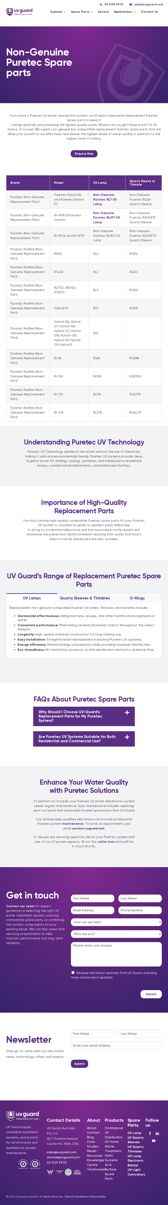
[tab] (32, 598)
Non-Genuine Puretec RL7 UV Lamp (105, 199)
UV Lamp (135, 1133)
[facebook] (150, 1133)
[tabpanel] (84, 630)
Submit (151, 994)
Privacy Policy (98, 1196)
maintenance (72, 824)
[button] (84, 716)
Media (91, 1151)
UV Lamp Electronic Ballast (135, 1160)
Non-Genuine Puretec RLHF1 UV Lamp (106, 217)
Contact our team (20, 906)
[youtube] (153, 1140)
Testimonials (96, 1169)
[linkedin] (157, 1133)
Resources (95, 1156)
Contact (93, 1132)
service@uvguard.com (63, 1157)
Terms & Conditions (76, 1196)
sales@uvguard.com (62, 1152)
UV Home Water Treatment (113, 1146)
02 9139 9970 (57, 1162)
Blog (90, 1137)
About (91, 1128)
